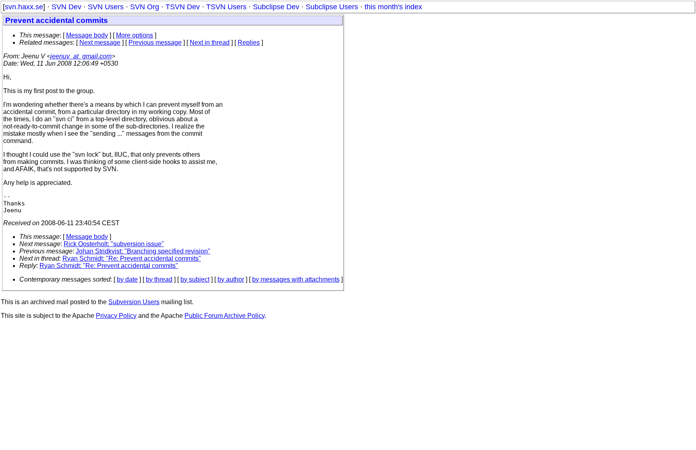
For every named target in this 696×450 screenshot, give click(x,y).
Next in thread (210, 42)
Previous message (155, 42)
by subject (194, 279)
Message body (87, 35)
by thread (159, 279)
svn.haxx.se (24, 7)
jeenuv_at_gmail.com (81, 56)
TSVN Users (226, 7)
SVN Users (106, 7)
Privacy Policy (116, 315)
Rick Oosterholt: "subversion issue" (114, 244)
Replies (249, 42)
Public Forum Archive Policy (224, 315)
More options (134, 35)
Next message (99, 42)
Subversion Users (134, 302)
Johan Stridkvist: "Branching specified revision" (143, 251)
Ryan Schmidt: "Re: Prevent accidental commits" (131, 258)
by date (127, 279)
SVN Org (144, 7)
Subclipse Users (332, 7)
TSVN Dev (183, 7)
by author (231, 279)
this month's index (393, 7)
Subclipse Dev (276, 7)
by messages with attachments (296, 279)
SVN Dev (66, 7)
